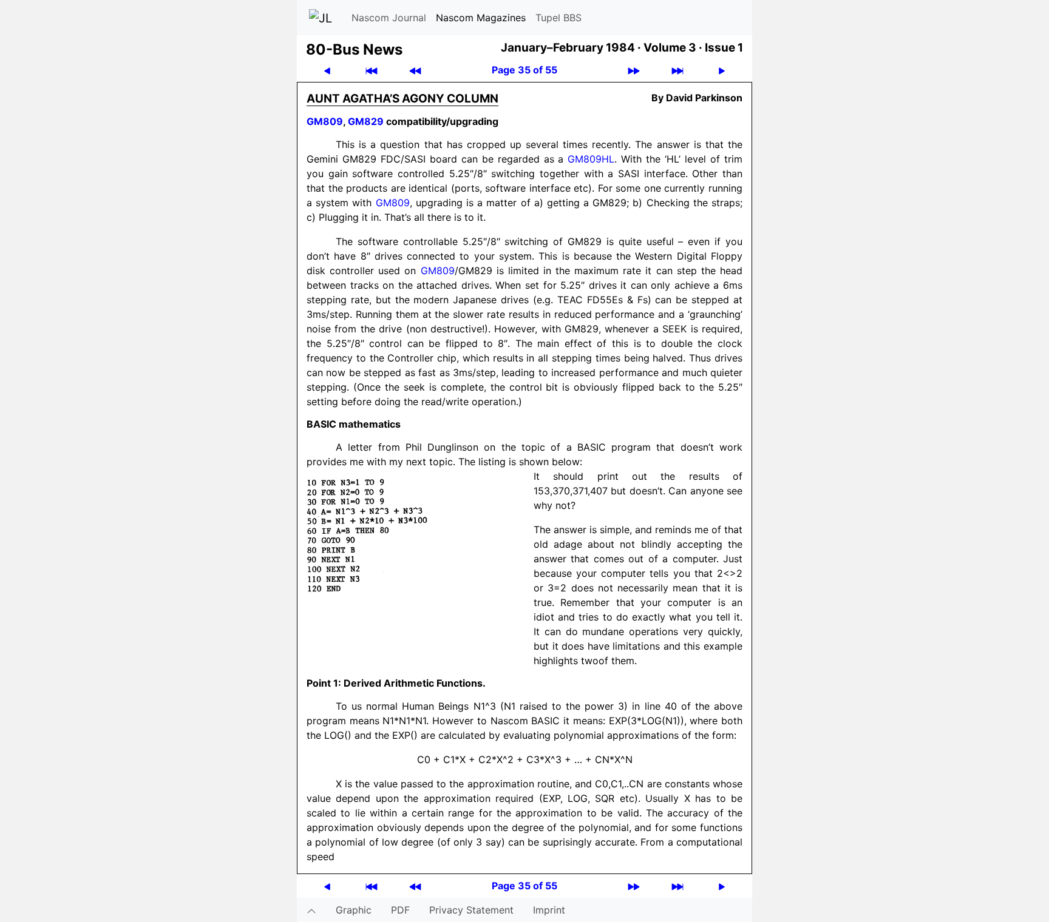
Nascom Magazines (481, 18)
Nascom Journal (388, 18)
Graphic (354, 910)
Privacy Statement (471, 910)
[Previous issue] (415, 70)
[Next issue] (633, 70)
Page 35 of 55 (524, 70)
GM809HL (591, 159)
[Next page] (722, 70)
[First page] (371, 70)
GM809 (325, 121)
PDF (400, 910)
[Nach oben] (311, 910)
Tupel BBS (558, 18)
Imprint (549, 910)
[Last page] (677, 70)
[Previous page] (327, 70)
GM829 (366, 121)
